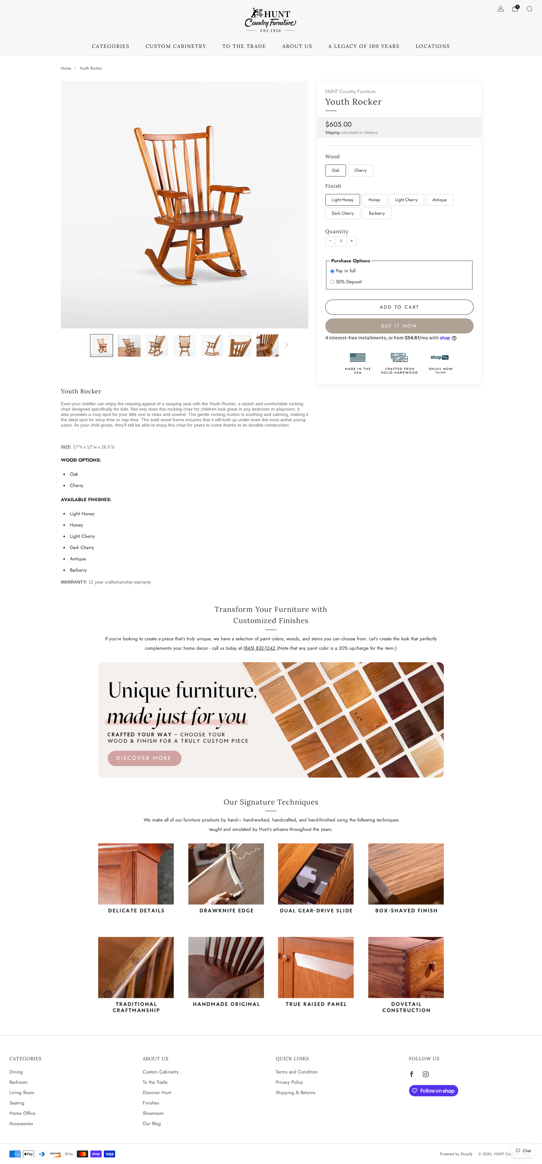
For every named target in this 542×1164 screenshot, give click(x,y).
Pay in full (345, 270)
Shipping (332, 132)
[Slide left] (82, 346)
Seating (16, 1102)
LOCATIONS (433, 46)
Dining (16, 1071)
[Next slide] (296, 205)
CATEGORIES (111, 46)
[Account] (500, 9)
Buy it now (399, 325)
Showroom (153, 1113)
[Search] (529, 9)
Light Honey (342, 200)
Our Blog (152, 1123)
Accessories (21, 1123)
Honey (374, 200)
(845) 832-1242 (259, 648)
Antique (440, 200)
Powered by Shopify (456, 1154)
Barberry (377, 213)
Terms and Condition (297, 1071)
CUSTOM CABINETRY (176, 46)
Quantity (336, 231)
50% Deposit (349, 281)
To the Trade (155, 1082)
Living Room (22, 1092)
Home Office (22, 1113)
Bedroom (18, 1082)
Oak (335, 170)
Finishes (151, 1102)
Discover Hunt (157, 1092)
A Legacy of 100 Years (364, 46)
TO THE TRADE (244, 46)
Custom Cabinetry (161, 1071)
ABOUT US (297, 46)
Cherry (360, 170)
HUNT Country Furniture (350, 91)
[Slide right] (286, 346)
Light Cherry (406, 200)
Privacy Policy (289, 1082)
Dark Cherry (343, 213)
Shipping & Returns (295, 1092)
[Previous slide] (73, 205)
